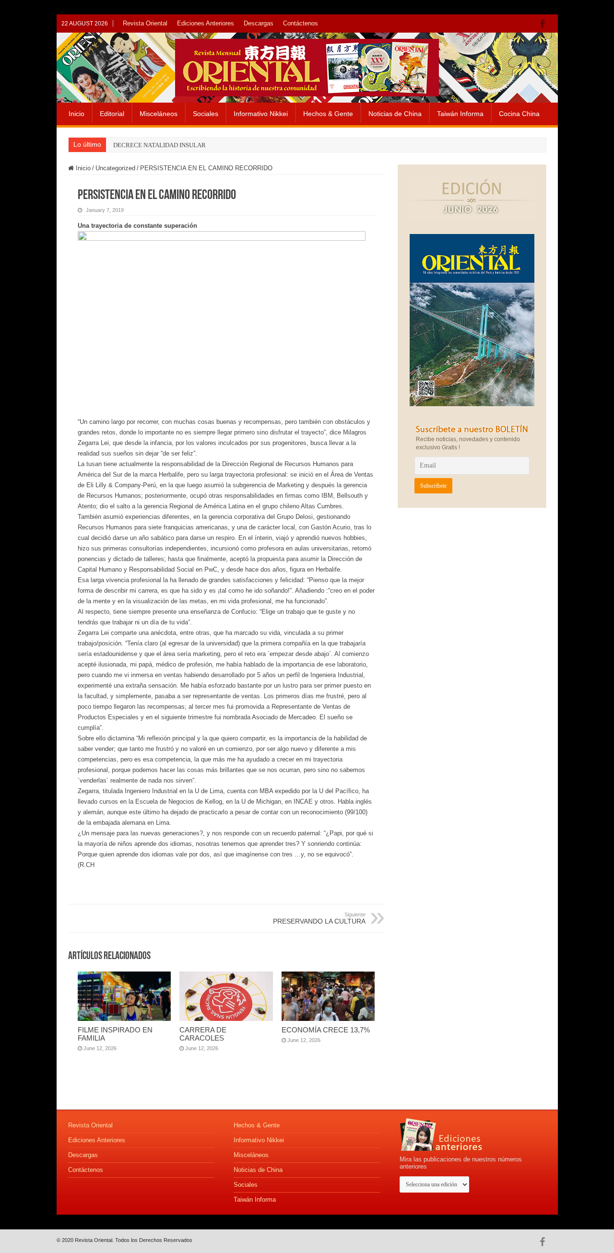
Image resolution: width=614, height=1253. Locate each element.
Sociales (205, 113)
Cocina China (519, 113)
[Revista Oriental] (307, 65)
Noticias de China (395, 113)
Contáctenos (300, 23)
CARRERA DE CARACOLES (202, 1034)
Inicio (76, 113)
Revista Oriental (145, 23)
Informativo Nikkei (261, 113)
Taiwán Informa (460, 113)
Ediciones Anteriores (205, 23)
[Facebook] (545, 24)
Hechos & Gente (328, 113)
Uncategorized (115, 168)
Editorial (112, 113)
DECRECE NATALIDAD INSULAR (159, 145)
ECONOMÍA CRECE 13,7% (326, 1030)
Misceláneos (158, 113)
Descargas (258, 23)
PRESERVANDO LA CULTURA (319, 918)
